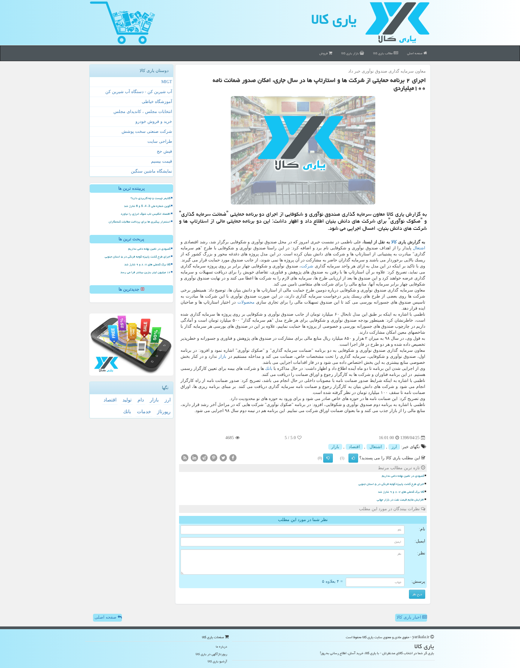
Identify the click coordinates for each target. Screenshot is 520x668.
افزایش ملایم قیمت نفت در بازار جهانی (400, 500)
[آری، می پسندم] (353, 458)
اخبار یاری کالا (409, 617)
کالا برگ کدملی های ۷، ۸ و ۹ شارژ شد (401, 492)
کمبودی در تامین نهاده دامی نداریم (403, 476)
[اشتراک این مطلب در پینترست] (213, 457)
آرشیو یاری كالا (217, 661)
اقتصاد (354, 447)
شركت (307, 266)
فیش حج (164, 151)
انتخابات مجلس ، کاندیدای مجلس (142, 111)
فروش (324, 53)
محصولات (246, 302)
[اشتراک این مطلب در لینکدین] (194, 457)
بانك (268, 368)
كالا (394, 242)
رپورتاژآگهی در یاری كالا (211, 654)
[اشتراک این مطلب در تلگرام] (204, 457)
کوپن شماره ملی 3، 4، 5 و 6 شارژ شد (147, 206)
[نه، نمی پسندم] (328, 458)
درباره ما (221, 646)
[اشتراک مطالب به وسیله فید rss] (185, 457)
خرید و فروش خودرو (153, 121)
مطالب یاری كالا (383, 53)
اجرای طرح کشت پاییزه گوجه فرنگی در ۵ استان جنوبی (391, 484)
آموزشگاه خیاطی (157, 101)
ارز (394, 447)
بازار (222, 356)
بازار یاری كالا (350, 53)
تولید (127, 399)
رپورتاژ (164, 411)
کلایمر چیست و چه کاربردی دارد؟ (150, 198)
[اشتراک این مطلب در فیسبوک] (233, 457)
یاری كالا (334, 19)
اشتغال (419, 248)
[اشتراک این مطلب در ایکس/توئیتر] (223, 457)
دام (141, 399)
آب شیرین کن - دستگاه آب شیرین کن (138, 91)
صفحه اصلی (415, 53)
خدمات (144, 411)
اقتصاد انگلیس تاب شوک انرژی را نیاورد (145, 214)
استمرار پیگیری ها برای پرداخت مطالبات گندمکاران (139, 222)
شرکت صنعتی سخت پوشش (147, 131)
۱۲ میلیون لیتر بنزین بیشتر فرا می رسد (145, 272)
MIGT (166, 82)
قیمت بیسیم (161, 161)
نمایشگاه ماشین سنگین (151, 171)
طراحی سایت (159, 141)
